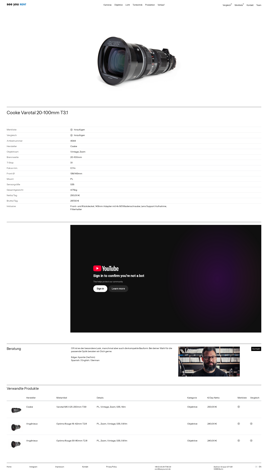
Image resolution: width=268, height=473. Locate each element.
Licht (127, 5)
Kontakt (250, 5)
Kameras (108, 5)
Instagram (33, 467)
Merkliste (239, 5)
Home (9, 467)
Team (258, 5)
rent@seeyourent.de (163, 469)
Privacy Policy (111, 467)
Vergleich (227, 5)
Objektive (118, 5)
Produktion (150, 5)
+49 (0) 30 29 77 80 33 (163, 467)
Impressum (59, 467)
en (260, 467)
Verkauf (161, 5)
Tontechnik (137, 5)
